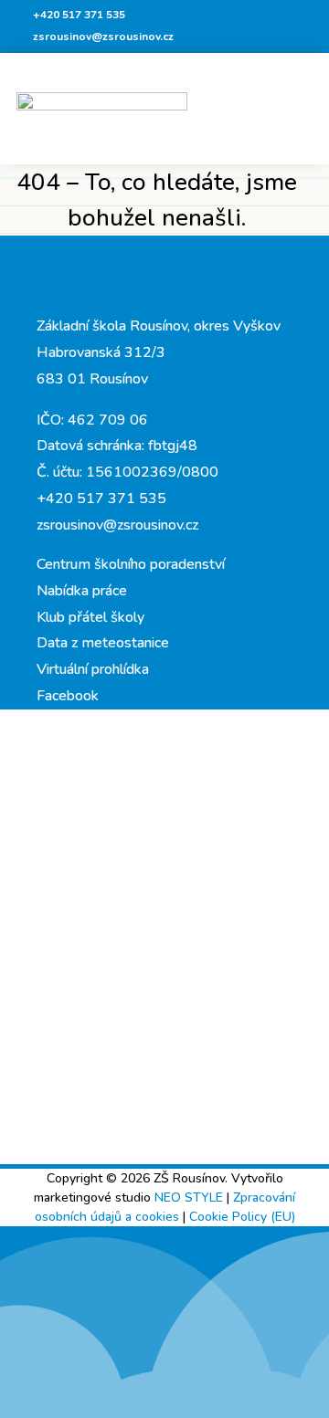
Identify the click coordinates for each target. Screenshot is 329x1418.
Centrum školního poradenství (131, 564)
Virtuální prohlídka (93, 669)
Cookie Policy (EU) (242, 1216)
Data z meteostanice (103, 643)
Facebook (68, 696)
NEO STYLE (190, 1197)
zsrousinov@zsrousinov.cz (103, 36)
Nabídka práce (82, 591)
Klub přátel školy (90, 617)
